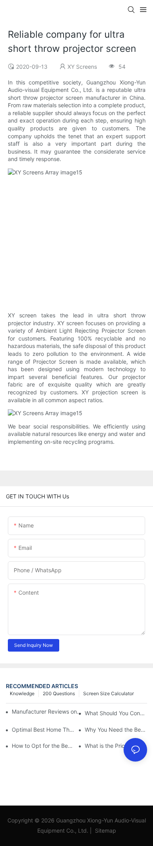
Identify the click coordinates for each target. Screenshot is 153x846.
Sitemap (104, 830)
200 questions (59, 693)
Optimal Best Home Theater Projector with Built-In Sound (43, 729)
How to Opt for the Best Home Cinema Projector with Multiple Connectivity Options (43, 745)
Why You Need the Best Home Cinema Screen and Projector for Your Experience (116, 729)
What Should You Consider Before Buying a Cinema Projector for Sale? (116, 713)
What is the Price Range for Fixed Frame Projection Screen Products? (116, 745)
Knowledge (22, 693)
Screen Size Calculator (108, 693)
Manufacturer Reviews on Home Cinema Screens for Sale (47, 711)
